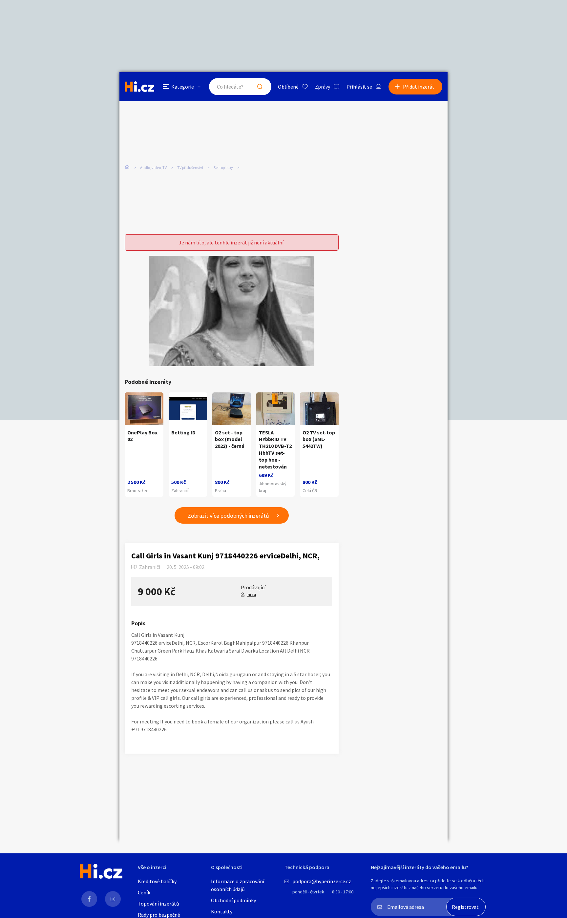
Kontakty (221, 911)
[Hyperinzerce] (139, 86)
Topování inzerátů (158, 903)
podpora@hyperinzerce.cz (321, 881)
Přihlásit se (359, 86)
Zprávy (322, 86)
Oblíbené (288, 86)
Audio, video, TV (153, 167)
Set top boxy (223, 167)
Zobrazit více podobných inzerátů (228, 515)
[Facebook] (89, 899)
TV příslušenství (190, 167)
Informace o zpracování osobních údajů (237, 885)
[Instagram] (113, 899)
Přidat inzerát (418, 86)
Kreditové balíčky (157, 881)
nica (251, 594)
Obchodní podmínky (233, 900)
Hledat (259, 86)
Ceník (144, 892)
